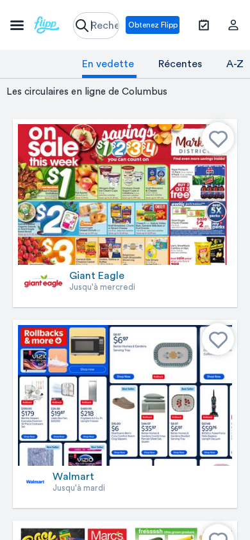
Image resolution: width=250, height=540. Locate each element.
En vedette (108, 64)
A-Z (235, 64)
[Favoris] (218, 138)
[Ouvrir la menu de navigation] (35, 25)
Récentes (180, 64)
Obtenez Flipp (153, 25)
